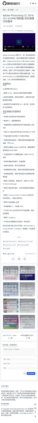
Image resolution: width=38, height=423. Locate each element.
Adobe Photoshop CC (10, 241)
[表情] (25, 373)
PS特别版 (7, 248)
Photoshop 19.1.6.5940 (26, 241)
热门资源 (10, 10)
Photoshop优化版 (24, 245)
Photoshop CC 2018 (10, 245)
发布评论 (32, 373)
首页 (4, 10)
